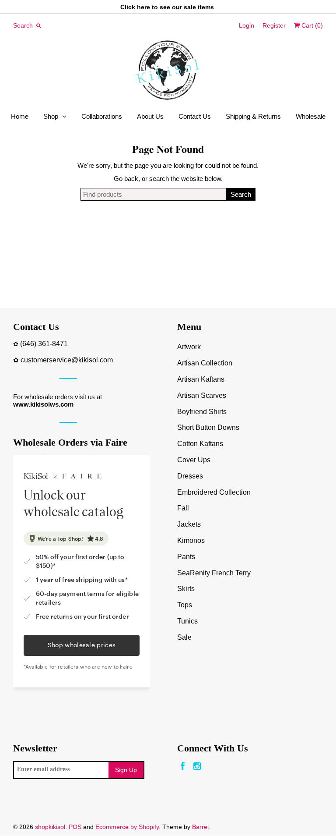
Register (274, 25)
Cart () (311, 25)
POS (75, 826)
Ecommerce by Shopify (127, 826)
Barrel (200, 826)
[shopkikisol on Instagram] (197, 766)
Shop (50, 116)
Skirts (186, 588)
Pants (186, 556)
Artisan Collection (204, 363)
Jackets (189, 524)
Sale (184, 637)
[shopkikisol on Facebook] (182, 766)
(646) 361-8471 (44, 343)
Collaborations (101, 116)
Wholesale (311, 116)
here (143, 7)
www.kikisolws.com (43, 404)
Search (241, 194)
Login (246, 25)
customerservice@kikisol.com (67, 360)
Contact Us (194, 116)
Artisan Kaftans (200, 379)
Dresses (190, 476)
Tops (184, 605)
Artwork (189, 347)
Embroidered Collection (214, 492)
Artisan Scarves (201, 395)
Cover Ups (193, 460)
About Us (150, 116)
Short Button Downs (208, 427)
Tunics (187, 621)
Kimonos (191, 540)
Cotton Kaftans (200, 443)
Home (19, 116)
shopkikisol (50, 826)
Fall (183, 508)
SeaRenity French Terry (214, 573)
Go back (126, 178)
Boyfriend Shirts (202, 411)
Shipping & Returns (253, 116)
